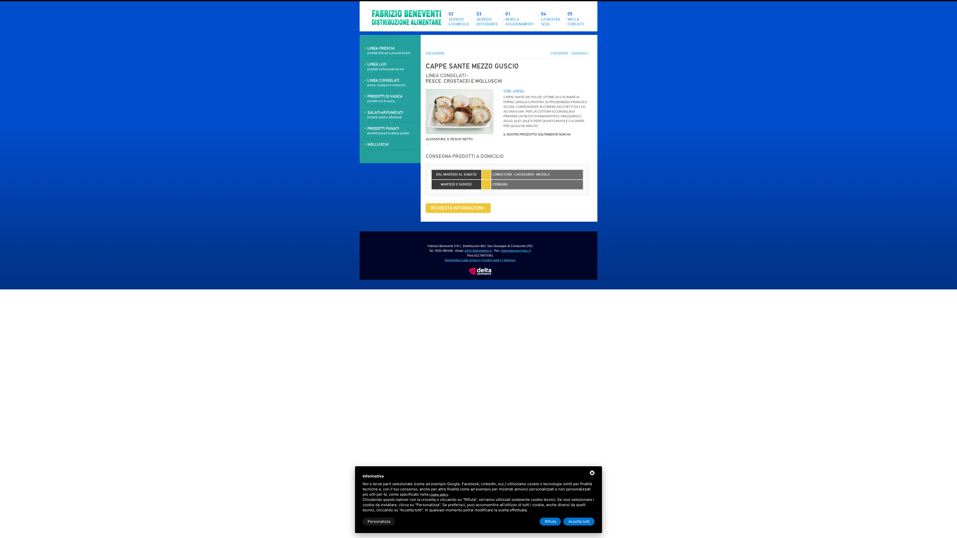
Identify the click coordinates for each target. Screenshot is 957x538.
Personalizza (379, 521)
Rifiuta (550, 521)
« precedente (559, 53)
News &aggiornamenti (519, 18)
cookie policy (438, 494)
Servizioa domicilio (459, 18)
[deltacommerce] (480, 270)
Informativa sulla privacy (462, 260)
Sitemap (509, 260)
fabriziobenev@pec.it (516, 251)
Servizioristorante (487, 18)
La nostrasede (550, 18)
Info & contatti (575, 18)
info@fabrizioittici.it (478, 251)
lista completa (435, 53)
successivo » (580, 53)
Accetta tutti (579, 521)
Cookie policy (491, 260)
